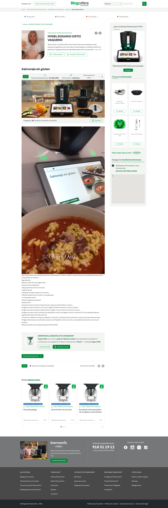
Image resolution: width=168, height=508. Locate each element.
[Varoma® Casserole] (136, 91)
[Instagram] (139, 447)
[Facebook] (125, 447)
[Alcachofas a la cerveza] (63, 395)
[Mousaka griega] (35, 395)
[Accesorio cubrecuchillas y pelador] (119, 91)
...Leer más (97, 49)
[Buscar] (144, 4)
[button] (113, 4)
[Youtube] (132, 447)
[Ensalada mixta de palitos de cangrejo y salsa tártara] (91, 395)
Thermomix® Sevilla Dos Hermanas (36, 9)
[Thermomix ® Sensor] (136, 124)
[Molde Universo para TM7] (119, 124)
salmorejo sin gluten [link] (78, 9)
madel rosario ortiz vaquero (56, 9)
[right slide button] (103, 427)
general (68, 9)
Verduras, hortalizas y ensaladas (33, 404)
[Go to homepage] (79, 3)
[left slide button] (23, 427)
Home (23, 9)
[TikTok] (146, 447)
